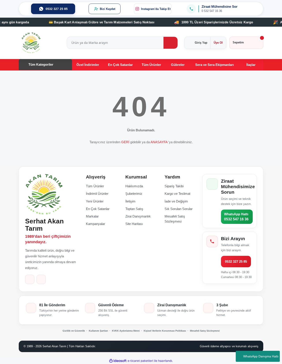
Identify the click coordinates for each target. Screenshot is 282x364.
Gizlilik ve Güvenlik (74, 330)
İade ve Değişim (176, 201)
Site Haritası (134, 224)
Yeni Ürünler (95, 201)
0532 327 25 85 (236, 261)
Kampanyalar (95, 224)
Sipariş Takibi (174, 186)
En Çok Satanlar (97, 209)
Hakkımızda (134, 186)
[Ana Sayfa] (44, 194)
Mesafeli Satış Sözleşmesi (205, 330)
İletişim (130, 201)
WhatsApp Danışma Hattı (260, 356)
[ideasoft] (118, 361)
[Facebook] (29, 279)
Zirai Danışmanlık (138, 216)
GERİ (125, 142)
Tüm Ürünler (95, 186)
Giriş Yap (201, 42)
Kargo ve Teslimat (177, 193)
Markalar (92, 216)
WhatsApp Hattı (236, 216)
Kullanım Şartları (98, 330)
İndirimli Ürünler (97, 193)
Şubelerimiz (133, 193)
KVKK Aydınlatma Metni (126, 330)
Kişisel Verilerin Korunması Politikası (165, 330)
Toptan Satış (134, 209)
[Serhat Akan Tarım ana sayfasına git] (31, 43)
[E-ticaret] (140, 361)
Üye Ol (218, 42)
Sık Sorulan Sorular (179, 209)
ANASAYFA (158, 142)
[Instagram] (41, 279)
